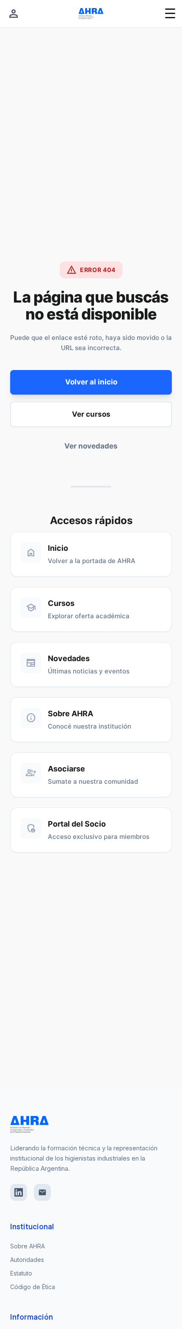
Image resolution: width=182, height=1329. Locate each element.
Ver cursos (91, 414)
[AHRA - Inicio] (90, 13)
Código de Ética (32, 1286)
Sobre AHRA (27, 1246)
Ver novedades (91, 446)
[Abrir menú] (170, 13)
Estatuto (21, 1273)
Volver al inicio (91, 382)
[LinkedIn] (18, 1192)
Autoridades (27, 1259)
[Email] (42, 1192)
